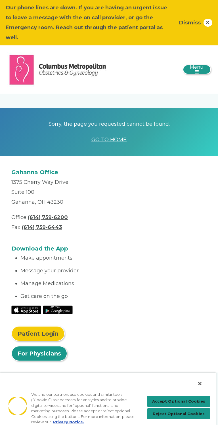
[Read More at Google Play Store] (58, 309)
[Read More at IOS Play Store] (26, 309)
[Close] (200, 383)
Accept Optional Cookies (179, 401)
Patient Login (38, 333)
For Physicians (39, 353)
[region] (108, 399)
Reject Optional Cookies (179, 413)
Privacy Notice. (68, 422)
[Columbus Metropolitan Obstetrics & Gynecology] (57, 69)
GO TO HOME (109, 139)
